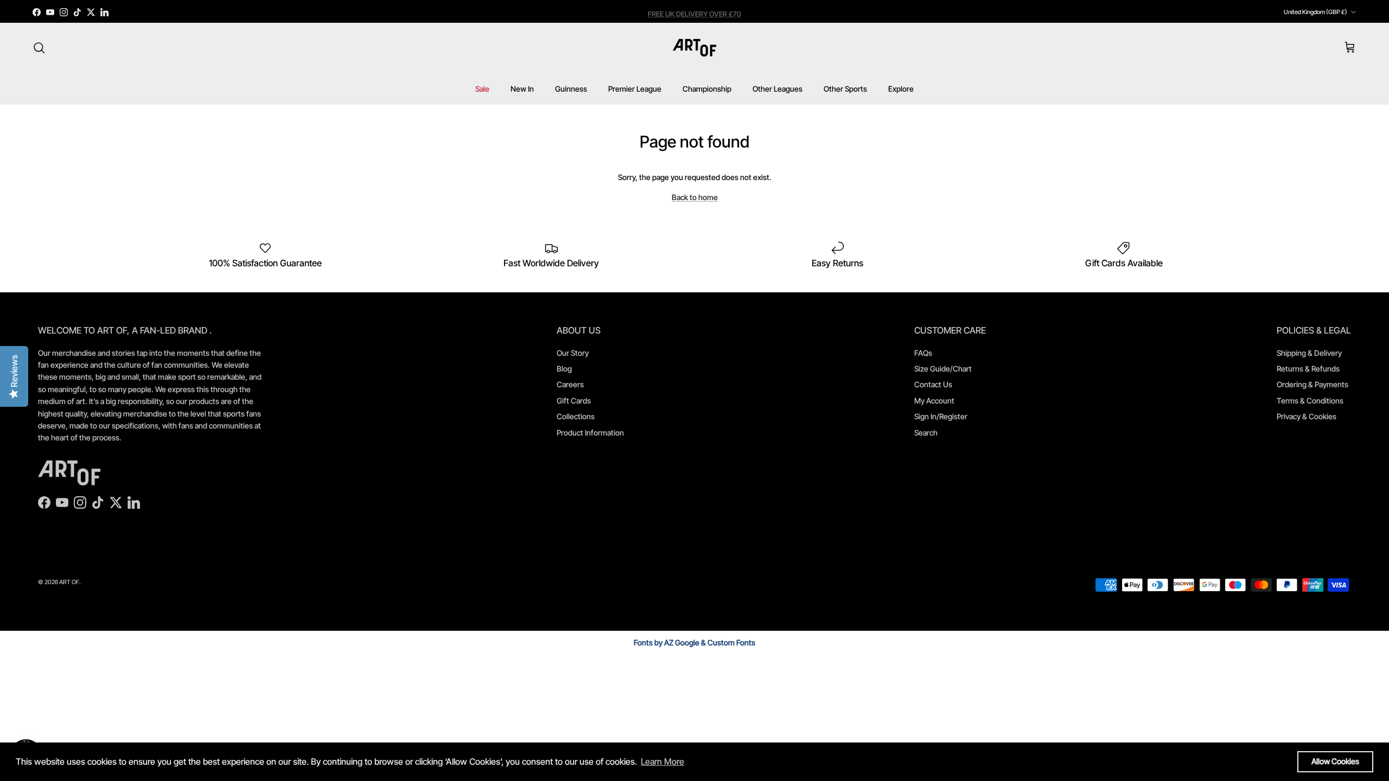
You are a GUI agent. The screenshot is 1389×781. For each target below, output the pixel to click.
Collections (576, 416)
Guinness (571, 88)
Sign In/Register (940, 416)
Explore (901, 88)
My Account (934, 400)
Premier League (634, 88)
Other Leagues (777, 88)
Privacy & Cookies (1306, 416)
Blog (564, 368)
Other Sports (845, 88)
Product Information (590, 432)
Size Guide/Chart (943, 368)
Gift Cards (574, 400)
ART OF (69, 582)
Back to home (695, 197)
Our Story (573, 352)
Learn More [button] (662, 761)
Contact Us (933, 384)
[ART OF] (694, 48)
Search (926, 432)
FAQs (923, 352)
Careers (570, 384)
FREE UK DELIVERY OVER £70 (694, 12)
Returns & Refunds (1308, 368)
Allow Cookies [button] (1335, 761)
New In (522, 88)
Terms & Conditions (1310, 400)
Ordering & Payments (1312, 384)
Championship (707, 88)
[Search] (39, 47)
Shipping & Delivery (1309, 352)
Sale (482, 88)
